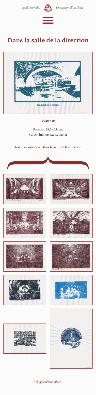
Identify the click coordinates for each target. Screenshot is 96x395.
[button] (48, 20)
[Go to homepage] (48, 7)
